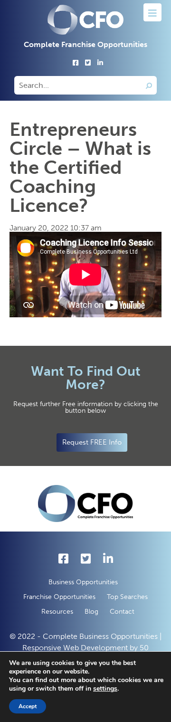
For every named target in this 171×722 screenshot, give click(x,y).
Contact (122, 612)
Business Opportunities (83, 582)
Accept (28, 706)
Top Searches (127, 597)
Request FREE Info (92, 442)
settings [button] (105, 688)
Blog (91, 612)
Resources (57, 612)
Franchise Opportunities (59, 597)
